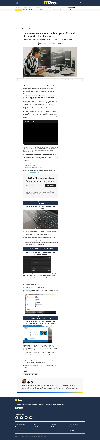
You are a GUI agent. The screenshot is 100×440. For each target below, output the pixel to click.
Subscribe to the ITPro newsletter (30, 9)
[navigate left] (17, 80)
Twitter (65, 390)
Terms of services (41, 189)
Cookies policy (54, 426)
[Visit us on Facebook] (16, 417)
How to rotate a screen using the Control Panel (45, 79)
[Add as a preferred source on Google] (19, 408)
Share (26, 85)
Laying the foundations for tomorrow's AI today (77, 9)
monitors (52, 147)
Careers (35, 429)
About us (35, 424)
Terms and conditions (74, 424)
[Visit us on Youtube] (26, 417)
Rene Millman (45, 43)
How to (61, 43)
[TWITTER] (29, 382)
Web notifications (37, 426)
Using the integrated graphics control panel (34, 167)
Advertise (58, 7)
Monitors (29, 28)
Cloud (25, 7)
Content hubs (51, 7)
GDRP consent (18, 429)
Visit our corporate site (57, 404)
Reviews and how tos (51, 9)
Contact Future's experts (20, 424)
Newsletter (56, 85)
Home (16, 28)
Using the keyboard (29, 163)
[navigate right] (83, 80)
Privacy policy (18, 426)
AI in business (42, 9)
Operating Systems (30, 374)
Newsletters (71, 426)
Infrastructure (38, 7)
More (63, 7)
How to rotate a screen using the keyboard (26, 79)
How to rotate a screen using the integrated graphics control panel (68, 79)
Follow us (49, 85)
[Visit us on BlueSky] (30, 417)
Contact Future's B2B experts (57, 429)
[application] (40, 132)
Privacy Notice (34, 191)
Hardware (31, 7)
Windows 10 (28, 290)
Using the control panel (30, 165)
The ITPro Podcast (61, 9)
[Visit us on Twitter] (21, 417)
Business (20, 7)
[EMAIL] (32, 382)
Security (44, 7)
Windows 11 (34, 274)
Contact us (53, 424)
